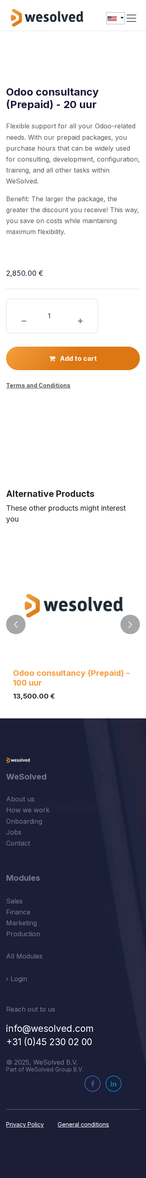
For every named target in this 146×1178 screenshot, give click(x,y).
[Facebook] (92, 1084)
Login (18, 979)
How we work (27, 810)
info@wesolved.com (50, 1028)
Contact (18, 843)
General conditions (83, 1124)
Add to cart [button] (77, 358)
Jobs (13, 832)
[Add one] (80, 321)
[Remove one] (23, 321)
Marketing (21, 923)
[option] (73, 624)
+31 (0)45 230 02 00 (49, 1041)
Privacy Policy (25, 1124)
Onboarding (24, 821)
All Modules (24, 956)
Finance (18, 912)
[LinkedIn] (113, 1084)
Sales (14, 901)
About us (20, 799)
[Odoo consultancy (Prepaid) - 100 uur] (73, 604)
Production (23, 934)
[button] (16, 624)
